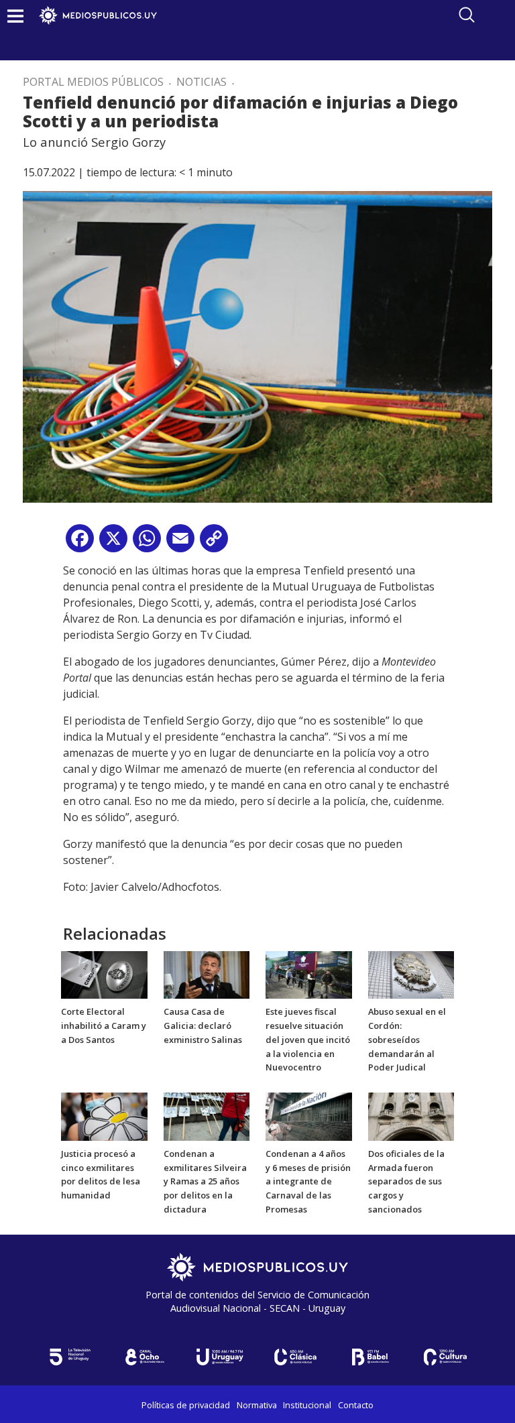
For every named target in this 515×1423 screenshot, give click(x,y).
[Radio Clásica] (295, 1357)
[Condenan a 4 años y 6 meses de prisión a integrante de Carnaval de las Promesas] (309, 1115)
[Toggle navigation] (15, 16)
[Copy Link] (214, 543)
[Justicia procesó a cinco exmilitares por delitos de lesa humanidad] (104, 1115)
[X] (113, 543)
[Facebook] (80, 543)
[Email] (180, 543)
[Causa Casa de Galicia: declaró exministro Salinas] (207, 974)
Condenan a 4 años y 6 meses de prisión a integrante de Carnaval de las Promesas (308, 1181)
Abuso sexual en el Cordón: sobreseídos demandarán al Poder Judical (407, 1039)
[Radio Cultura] (445, 1357)
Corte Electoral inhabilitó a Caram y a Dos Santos (103, 1025)
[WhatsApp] (147, 543)
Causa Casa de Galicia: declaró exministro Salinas (203, 1025)
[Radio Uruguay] (219, 1357)
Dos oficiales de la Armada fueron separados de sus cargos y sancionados (406, 1181)
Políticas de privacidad (185, 1405)
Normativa (257, 1405)
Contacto (356, 1405)
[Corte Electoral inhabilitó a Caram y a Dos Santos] (104, 974)
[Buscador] (467, 15)
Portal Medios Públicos (93, 81)
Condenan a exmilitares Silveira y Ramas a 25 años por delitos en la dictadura (205, 1181)
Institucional (307, 1405)
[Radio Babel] (370, 1357)
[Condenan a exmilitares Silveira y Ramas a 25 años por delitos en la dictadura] (207, 1115)
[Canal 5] (69, 1357)
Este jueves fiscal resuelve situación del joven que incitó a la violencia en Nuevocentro (308, 1039)
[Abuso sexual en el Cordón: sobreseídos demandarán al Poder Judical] (411, 974)
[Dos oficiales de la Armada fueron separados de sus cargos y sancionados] (411, 1115)
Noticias (201, 81)
